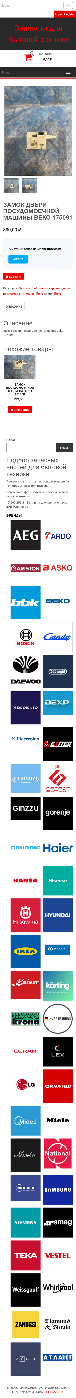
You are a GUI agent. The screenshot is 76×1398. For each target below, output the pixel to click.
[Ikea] (26, 951)
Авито (18, 259)
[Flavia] (26, 778)
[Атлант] (58, 1357)
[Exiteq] (58, 744)
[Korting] (58, 985)
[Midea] (26, 1120)
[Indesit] (58, 949)
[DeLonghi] (58, 671)
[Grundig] (26, 847)
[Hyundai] (58, 915)
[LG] (26, 1084)
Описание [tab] (13, 306)
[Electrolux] (26, 739)
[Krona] (26, 1018)
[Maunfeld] (58, 1086)
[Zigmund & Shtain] (58, 1324)
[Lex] (58, 1051)
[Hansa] (26, 880)
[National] (58, 1153)
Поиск (10, 439)
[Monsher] (26, 1155)
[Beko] (58, 600)
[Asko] (58, 567)
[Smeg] (58, 1222)
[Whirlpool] (58, 1288)
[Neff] (26, 1187)
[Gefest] (58, 778)
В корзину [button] (21, 410)
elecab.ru (54, 1392)
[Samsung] (58, 1189)
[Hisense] (58, 880)
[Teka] (26, 1255)
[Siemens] (26, 1222)
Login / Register (64, 14)
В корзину (13, 276)
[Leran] (26, 1051)
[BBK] (26, 602)
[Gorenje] (58, 813)
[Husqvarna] (26, 915)
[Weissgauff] (26, 1289)
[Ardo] (58, 535)
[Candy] (58, 636)
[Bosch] (26, 636)
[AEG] (26, 535)
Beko (57, 293)
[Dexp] (58, 703)
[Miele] (58, 1120)
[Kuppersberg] (58, 1018)
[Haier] (58, 847)
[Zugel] (26, 1358)
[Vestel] (58, 1255)
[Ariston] (26, 567)
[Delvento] (26, 707)
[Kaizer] (26, 984)
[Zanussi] (26, 1324)
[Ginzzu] (26, 808)
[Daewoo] (26, 669)
